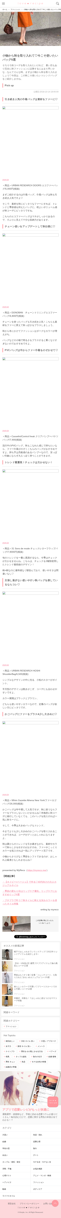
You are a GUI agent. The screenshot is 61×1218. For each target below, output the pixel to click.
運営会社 (12, 1203)
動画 (4, 1189)
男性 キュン (10, 1062)
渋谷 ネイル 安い (28, 1041)
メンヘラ (41, 1046)
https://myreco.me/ (37, 870)
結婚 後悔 (52, 1057)
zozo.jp (5, 180)
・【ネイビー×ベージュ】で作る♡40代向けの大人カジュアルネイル (29, 884)
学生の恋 (6, 1148)
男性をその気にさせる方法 (32, 1051)
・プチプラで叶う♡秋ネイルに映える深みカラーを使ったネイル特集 (29, 902)
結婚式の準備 (11, 1067)
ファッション (11, 1026)
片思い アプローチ (48, 1041)
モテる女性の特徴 (39, 1062)
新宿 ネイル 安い (24, 1046)
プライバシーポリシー (29, 1203)
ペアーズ (52, 1051)
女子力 (8, 1046)
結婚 (4, 1142)
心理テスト (6, 1175)
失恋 (23, 1062)
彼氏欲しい (10, 1041)
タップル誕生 (21, 1057)
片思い (5, 1135)
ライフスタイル (8, 1196)
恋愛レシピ (30, 3)
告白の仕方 (37, 1057)
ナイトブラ (10, 1051)
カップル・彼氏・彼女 (11, 1162)
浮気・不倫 (6, 1169)
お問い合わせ (49, 1203)
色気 (7, 1057)
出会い (5, 1155)
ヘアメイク (6, 1182)
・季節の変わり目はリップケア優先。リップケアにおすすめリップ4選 (29, 893)
